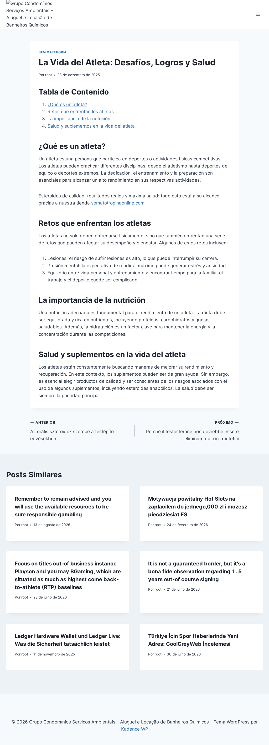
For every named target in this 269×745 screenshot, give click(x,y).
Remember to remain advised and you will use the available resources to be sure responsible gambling (63, 507)
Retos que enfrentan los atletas (81, 111)
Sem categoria (53, 52)
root (48, 75)
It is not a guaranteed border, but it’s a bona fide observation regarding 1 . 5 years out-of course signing (196, 571)
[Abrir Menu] (258, 14)
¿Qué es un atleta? (67, 104)
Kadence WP (134, 729)
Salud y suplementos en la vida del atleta (91, 126)
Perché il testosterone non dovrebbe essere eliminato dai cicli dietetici (192, 430)
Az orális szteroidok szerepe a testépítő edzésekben (72, 430)
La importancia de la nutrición (79, 118)
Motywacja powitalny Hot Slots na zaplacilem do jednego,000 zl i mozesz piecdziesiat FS (197, 507)
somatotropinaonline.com (117, 203)
